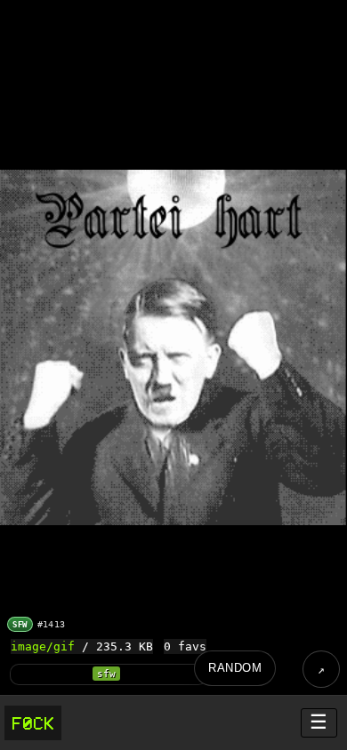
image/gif (43, 646)
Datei (321, 669)
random (235, 667)
